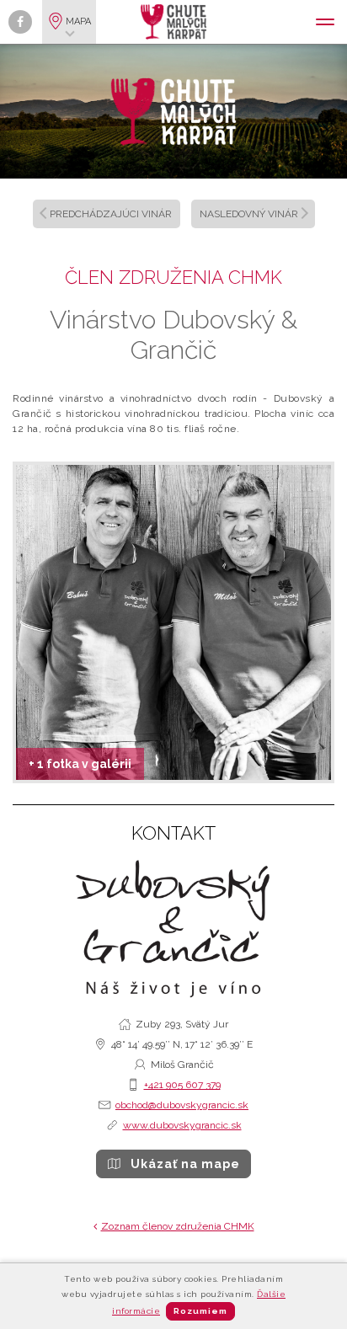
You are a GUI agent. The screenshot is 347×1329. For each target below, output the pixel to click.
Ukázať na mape (185, 1164)
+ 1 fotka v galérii (80, 764)
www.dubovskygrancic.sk (182, 1125)
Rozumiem (200, 1311)
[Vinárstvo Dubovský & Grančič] (173, 622)
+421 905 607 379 (182, 1085)
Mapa (78, 21)
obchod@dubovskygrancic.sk (181, 1105)
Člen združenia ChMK (173, 277)
